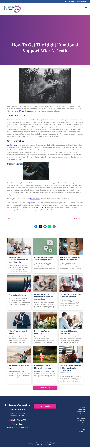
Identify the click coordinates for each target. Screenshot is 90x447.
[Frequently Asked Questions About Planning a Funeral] (45, 246)
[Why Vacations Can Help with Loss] (19, 354)
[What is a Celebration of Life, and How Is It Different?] (71, 246)
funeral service (35, 199)
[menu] (86, 7)
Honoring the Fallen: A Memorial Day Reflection (43, 367)
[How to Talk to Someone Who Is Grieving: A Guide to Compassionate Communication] (71, 354)
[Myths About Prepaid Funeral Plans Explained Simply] (71, 283)
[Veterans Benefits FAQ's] (19, 283)
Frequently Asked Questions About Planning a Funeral (44, 258)
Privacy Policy (36, 445)
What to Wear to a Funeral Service (18, 332)
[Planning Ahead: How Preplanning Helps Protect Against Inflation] (45, 283)
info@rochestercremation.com (17, 427)
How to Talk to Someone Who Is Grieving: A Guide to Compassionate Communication (70, 369)
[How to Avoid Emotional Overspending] (71, 320)
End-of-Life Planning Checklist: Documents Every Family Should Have (18, 259)
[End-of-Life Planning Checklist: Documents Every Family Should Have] (19, 246)
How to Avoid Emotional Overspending (68, 332)
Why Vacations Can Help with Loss (19, 367)
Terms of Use (44, 445)
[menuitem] (72, 405)
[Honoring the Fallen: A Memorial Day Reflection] (45, 354)
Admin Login (52, 445)
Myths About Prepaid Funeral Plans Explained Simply (70, 295)
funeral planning (40, 207)
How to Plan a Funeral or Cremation (42, 332)
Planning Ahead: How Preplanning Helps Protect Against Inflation (43, 296)
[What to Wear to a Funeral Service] (19, 320)
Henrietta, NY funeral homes (21, 111)
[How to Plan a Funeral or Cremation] (45, 320)
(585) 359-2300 (81, 2)
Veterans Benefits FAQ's (17, 295)
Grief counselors (12, 145)
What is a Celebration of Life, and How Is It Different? (70, 258)
